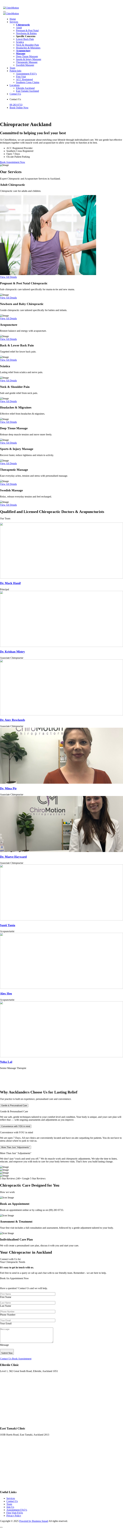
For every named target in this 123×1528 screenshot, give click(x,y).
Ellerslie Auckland (25, 88)
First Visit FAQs (14, 1512)
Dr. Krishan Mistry (12, 651)
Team (12, 68)
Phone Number (7, 1314)
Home (13, 19)
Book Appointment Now (12, 162)
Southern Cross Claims (27, 82)
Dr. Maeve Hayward (13, 856)
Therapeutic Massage (26, 62)
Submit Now (6, 1353)
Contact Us (15, 93)
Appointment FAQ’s (26, 73)
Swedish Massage (25, 65)
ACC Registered (24, 79)
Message (4, 1345)
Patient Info (15, 70)
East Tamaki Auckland (27, 91)
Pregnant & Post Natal (27, 30)
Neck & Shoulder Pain (27, 45)
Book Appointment (21, 1358)
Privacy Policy (13, 1515)
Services (14, 21)
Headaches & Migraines (28, 47)
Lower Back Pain (25, 39)
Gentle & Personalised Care (14, 1105)
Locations (15, 85)
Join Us (10, 1507)
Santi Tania (7, 925)
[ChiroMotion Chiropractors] (11, 7)
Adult (19, 27)
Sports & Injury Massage (28, 59)
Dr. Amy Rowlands (12, 720)
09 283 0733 (16, 104)
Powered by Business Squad (33, 1521)
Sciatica (20, 42)
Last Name (5, 1305)
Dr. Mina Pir (8, 788)
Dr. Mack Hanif (10, 583)
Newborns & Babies (26, 33)
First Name (5, 1297)
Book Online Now (19, 107)
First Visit (21, 76)
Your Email (6, 1323)
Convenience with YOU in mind (15, 1126)
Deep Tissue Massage (27, 56)
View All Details (8, 277)
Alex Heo (6, 993)
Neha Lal (6, 1062)
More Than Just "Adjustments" (15, 1147)
